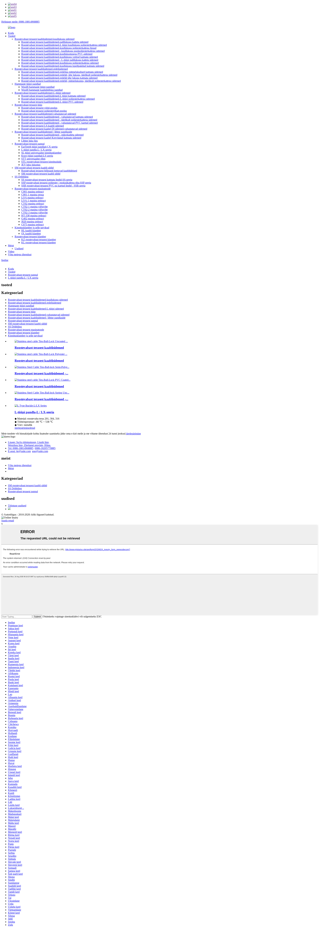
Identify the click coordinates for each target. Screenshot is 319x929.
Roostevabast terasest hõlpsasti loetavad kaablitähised (49, 170)
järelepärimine (22, 428)
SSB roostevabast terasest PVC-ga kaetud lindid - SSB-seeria (53, 185)
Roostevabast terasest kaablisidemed (39, 347)
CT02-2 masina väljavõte (34, 209)
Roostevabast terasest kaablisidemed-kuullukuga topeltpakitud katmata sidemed (62, 66)
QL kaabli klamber (31, 233)
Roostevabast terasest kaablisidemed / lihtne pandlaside (43, 131)
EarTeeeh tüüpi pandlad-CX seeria (39, 146)
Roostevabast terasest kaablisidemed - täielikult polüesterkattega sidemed (59, 119)
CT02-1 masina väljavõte (34, 206)
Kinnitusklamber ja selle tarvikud (32, 227)
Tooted (11, 36)
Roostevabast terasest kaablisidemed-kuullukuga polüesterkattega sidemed (60, 63)
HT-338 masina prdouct (33, 215)
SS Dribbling (21, 176)
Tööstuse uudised (17, 505)
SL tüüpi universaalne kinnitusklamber (41, 152)
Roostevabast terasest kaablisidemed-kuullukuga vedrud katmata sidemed (59, 57)
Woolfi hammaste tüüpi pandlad (37, 86)
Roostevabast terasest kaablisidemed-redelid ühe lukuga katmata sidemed (59, 77)
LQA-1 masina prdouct (33, 200)
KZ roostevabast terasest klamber (38, 239)
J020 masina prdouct (32, 221)
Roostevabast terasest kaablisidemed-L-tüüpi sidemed (42, 92)
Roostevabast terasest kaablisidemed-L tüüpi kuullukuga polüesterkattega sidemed (64, 45)
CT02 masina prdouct (32, 203)
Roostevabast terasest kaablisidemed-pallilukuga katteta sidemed (54, 42)
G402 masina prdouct (32, 218)
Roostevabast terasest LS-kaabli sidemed (42, 125)
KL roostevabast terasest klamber (38, 242)
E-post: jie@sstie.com (19, 451)
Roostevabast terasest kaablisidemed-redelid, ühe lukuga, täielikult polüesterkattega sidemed (69, 74)
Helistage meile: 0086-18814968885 (20, 21)
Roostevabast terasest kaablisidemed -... (41, 373)
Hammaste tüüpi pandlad (28, 83)
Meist (11, 245)
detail (32, 428)
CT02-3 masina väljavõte (34, 212)
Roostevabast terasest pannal (30, 143)
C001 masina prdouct (32, 191)
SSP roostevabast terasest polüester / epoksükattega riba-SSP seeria (56, 182)
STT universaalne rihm (33, 158)
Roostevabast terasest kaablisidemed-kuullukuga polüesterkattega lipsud (58, 48)
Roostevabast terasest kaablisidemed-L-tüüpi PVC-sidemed (52, 101)
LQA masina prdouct (32, 197)
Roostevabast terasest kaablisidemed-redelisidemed (41, 69)
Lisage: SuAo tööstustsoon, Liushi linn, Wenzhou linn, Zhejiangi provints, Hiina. (29, 444)
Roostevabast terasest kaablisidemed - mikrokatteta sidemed (52, 134)
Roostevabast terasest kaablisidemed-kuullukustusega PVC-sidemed (56, 54)
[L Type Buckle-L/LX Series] (31, 405)
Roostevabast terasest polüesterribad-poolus (44, 110)
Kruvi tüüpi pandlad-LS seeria (37, 155)
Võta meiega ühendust (19, 254)
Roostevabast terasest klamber (30, 236)
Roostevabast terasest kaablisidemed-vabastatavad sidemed (45, 113)
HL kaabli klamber (31, 230)
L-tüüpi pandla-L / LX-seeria (36, 149)
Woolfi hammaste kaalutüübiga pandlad (42, 89)
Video (11, 251)
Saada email (7, 520)
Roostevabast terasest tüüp (28, 104)
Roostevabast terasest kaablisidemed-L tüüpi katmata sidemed (53, 95)
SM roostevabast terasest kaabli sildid (34, 167)
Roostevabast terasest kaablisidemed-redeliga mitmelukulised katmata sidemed (62, 72)
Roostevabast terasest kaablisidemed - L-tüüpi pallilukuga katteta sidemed (59, 60)
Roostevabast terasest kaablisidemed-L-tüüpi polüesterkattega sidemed (58, 98)
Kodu (11, 33)
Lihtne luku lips (29, 140)
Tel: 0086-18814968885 (20, 448)
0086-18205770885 (45, 448)
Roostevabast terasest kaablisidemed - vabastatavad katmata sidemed (57, 116)
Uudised (19, 248)
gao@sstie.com (40, 451)
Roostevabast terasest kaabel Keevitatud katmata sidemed (51, 137)
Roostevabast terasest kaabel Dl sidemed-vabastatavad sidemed (54, 128)
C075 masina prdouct (32, 224)
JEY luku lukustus (30, 164)
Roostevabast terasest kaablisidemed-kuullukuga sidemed (44, 39)
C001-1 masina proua (32, 194)
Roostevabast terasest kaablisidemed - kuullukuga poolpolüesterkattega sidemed (63, 51)
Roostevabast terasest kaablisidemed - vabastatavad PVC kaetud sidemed (59, 122)
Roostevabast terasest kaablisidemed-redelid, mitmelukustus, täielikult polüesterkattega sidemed (71, 80)
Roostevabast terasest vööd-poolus (39, 107)
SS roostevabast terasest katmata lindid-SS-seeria (46, 179)
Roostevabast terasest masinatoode (33, 188)
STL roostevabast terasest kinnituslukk (41, 161)
